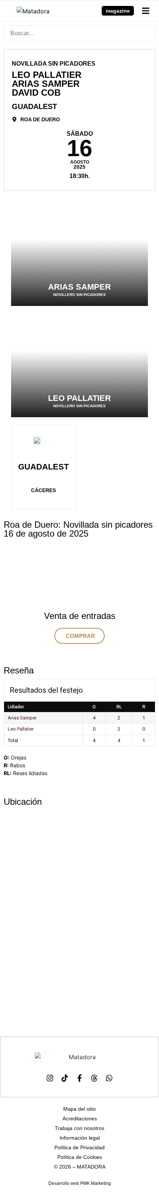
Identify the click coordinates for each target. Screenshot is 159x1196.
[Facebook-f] (79, 1078)
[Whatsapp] (109, 1078)
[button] (145, 10)
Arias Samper (22, 718)
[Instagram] (50, 1078)
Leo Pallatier (21, 729)
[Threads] (94, 1078)
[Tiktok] (64, 1078)
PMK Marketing (95, 1183)
